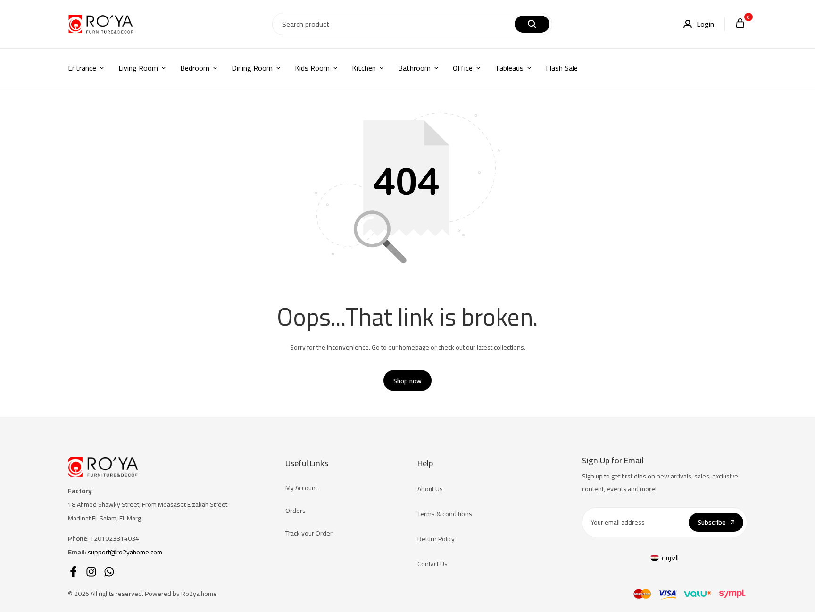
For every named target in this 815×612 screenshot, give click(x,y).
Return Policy (436, 539)
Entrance (82, 68)
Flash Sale (562, 68)
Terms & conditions (444, 514)
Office (463, 68)
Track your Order (309, 533)
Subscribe (712, 522)
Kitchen (364, 68)
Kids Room (312, 68)
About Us (430, 489)
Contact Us (432, 564)
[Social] (73, 571)
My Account (301, 488)
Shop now (407, 381)
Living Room (138, 68)
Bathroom (414, 68)
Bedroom (194, 68)
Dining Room (252, 68)
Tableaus (509, 68)
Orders (295, 510)
